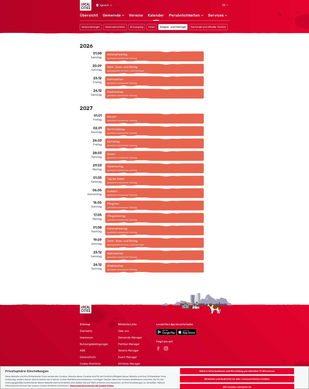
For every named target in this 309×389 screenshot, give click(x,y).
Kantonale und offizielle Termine (208, 27)
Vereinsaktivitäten (115, 27)
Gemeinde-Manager (130, 337)
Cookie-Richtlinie (90, 363)
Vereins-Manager (128, 350)
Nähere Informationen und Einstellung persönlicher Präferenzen (237, 371)
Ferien (151, 27)
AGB (82, 350)
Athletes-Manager (129, 363)
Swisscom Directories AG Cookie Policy (92, 386)
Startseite (86, 331)
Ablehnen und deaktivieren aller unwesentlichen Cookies (237, 379)
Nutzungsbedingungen (94, 344)
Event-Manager (127, 357)
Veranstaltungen (90, 27)
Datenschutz (88, 357)
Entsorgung (136, 27)
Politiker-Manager (129, 344)
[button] (104, 5)
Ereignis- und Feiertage (173, 27)
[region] (154, 377)
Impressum (86, 337)
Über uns (123, 331)
